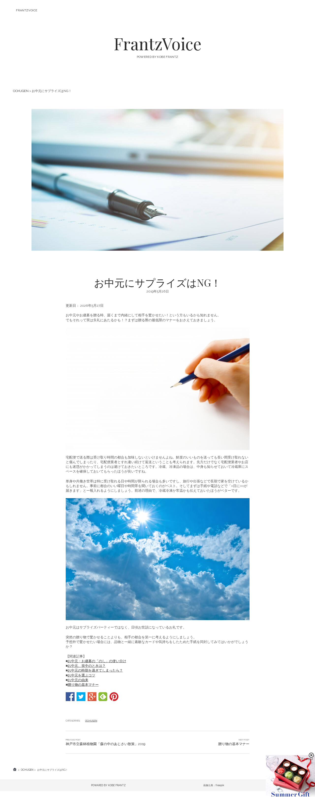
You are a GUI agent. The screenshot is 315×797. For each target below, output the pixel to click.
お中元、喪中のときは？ (87, 666)
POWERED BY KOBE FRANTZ (157, 57)
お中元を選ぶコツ (81, 675)
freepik (220, 785)
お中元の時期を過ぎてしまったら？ (95, 670)
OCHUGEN (21, 91)
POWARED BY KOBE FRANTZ (108, 785)
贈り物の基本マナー (83, 685)
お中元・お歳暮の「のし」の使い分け (97, 661)
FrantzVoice (26, 10)
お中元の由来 (78, 680)
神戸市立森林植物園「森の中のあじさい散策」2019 (105, 744)
